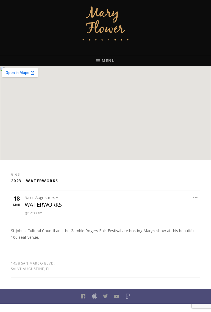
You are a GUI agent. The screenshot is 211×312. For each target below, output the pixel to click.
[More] (195, 197)
